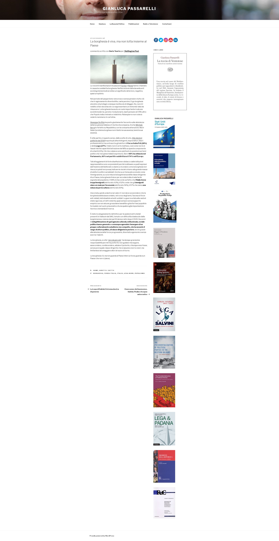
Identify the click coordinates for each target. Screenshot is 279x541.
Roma (130, 86)
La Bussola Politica (117, 24)
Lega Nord (129, 273)
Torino (123, 86)
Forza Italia (110, 273)
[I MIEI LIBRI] (170, 109)
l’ (131, 51)
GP (104, 38)
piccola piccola (114, 240)
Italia (120, 273)
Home (92, 24)
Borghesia (98, 273)
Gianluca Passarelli (129, 8)
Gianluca (102, 24)
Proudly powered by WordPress (102, 536)
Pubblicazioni (133, 24)
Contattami (166, 24)
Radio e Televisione (150, 24)
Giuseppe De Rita (97, 122)
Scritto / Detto (106, 270)
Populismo (140, 273)
